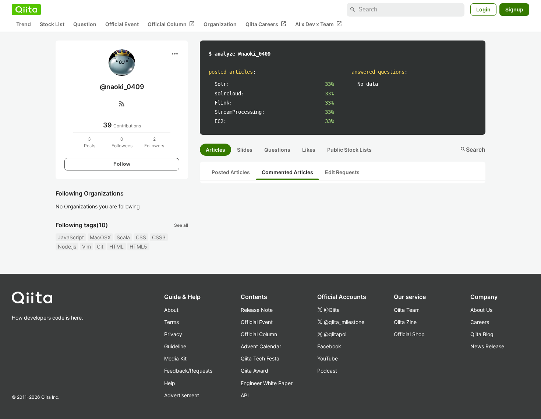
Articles (215, 150)
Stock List (52, 24)
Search (472, 149)
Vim (86, 246)
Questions (277, 150)
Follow (121, 164)
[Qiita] (26, 9)
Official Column (171, 24)
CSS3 (159, 237)
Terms (171, 322)
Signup (514, 9)
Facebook (329, 346)
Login (483, 9)
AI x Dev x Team (318, 24)
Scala (123, 237)
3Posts (89, 142)
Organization (220, 24)
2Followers (154, 142)
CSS (141, 237)
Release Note (257, 310)
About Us (481, 310)
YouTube (327, 358)
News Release (487, 346)
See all (181, 225)
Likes (308, 150)
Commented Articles (287, 172)
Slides (244, 150)
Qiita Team (407, 310)
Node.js (67, 246)
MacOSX (100, 237)
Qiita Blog (482, 334)
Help (169, 383)
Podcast (327, 370)
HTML (116, 246)
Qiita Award (254, 370)
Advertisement (181, 395)
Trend (23, 24)
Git (100, 246)
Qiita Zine (405, 322)
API (245, 395)
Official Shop (409, 334)
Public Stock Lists (349, 150)
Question (84, 24)
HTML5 (138, 246)
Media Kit (175, 358)
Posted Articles (231, 172)
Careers (479, 322)
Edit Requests (342, 172)
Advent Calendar (261, 346)
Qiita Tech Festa (260, 358)
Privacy (173, 334)
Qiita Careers (265, 24)
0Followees (122, 142)
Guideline (175, 346)
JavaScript (71, 237)
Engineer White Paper (267, 383)
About (171, 310)
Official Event (122, 24)
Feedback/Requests (188, 370)
